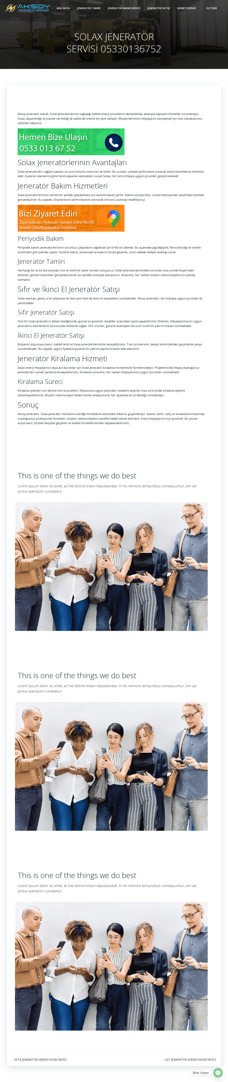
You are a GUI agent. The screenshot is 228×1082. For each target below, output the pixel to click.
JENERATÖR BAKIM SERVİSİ (124, 8)
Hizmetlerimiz (186, 8)
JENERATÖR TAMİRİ (89, 8)
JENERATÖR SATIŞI (158, 8)
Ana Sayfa (63, 8)
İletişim (212, 8)
